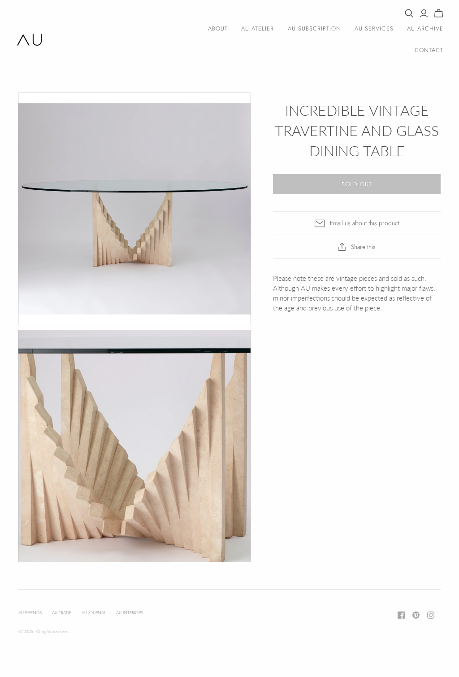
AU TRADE (61, 612)
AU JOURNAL (94, 612)
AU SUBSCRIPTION (315, 28)
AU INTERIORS (129, 612)
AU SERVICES (374, 28)
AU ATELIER (257, 28)
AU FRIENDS (30, 612)
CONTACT (429, 50)
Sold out (357, 184)
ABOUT (218, 28)
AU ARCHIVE (425, 28)
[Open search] (409, 13)
